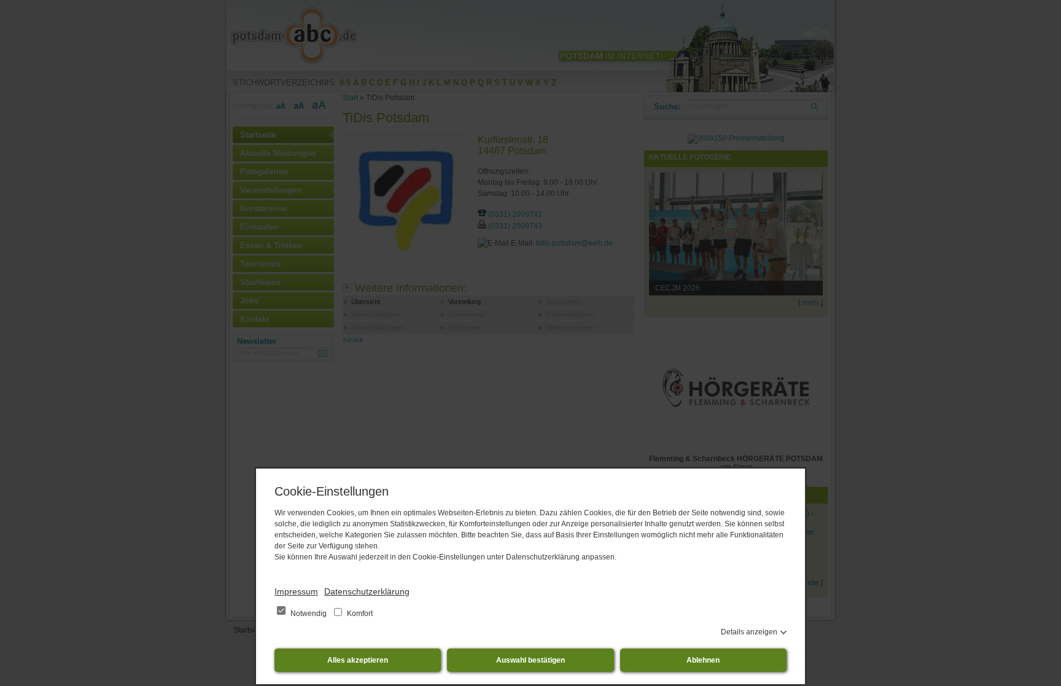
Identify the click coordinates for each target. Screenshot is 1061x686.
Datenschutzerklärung (367, 591)
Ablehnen (703, 660)
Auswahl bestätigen (530, 660)
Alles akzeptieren (357, 660)
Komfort (359, 613)
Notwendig (308, 613)
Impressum (296, 591)
